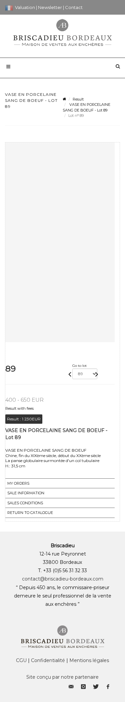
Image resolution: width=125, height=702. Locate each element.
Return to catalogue (30, 512)
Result (78, 99)
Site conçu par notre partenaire (62, 677)
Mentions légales (89, 660)
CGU (21, 660)
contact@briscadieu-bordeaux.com (62, 579)
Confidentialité (48, 660)
